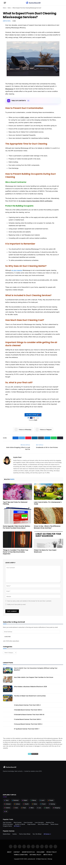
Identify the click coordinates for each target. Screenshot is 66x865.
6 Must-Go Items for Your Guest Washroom (45, 551)
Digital (25, 800)
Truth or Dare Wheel (24, 834)
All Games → (47, 834)
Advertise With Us (28, 852)
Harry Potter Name (43, 824)
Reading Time (50, 822)
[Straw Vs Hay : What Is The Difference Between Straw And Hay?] (48, 515)
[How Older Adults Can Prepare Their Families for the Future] (7, 679)
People (51, 800)
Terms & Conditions (21, 854)
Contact (17, 852)
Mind (32, 807)
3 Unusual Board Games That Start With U (28, 724)
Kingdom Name (7, 826)
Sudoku (14, 834)
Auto (16, 807)
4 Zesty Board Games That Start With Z (27, 705)
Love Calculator (39, 822)
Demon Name (54, 824)
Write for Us (47, 854)
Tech (7, 800)
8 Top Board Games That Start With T (26, 729)
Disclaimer (40, 852)
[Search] (61, 3)
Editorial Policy (35, 854)
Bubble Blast (6, 834)
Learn (42, 800)
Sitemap (50, 859)
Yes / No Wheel (37, 834)
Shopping (57, 807)
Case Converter (28, 822)
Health (27, 804)
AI (6, 811)
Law (39, 807)
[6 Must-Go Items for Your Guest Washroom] (48, 539)
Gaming (53, 804)
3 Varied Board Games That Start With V (27, 719)
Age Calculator (7, 822)
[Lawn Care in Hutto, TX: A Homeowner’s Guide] (48, 492)
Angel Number (31, 824)
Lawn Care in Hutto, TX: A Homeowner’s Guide (48, 503)
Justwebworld (31, 859)
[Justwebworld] (33, 3)
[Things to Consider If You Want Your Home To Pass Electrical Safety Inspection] (17, 539)
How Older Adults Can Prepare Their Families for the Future (33, 677)
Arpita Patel (7, 21)
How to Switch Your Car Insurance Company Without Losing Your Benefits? (35, 669)
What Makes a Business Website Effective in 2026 (30, 686)
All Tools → (17, 826)
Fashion (8, 807)
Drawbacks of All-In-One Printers (47, 447)
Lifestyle (8, 804)
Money (34, 800)
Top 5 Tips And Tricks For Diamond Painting (15, 503)
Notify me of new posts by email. (16, 604)
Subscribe (7, 636)
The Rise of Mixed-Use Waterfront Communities (30, 696)
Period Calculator (8, 824)
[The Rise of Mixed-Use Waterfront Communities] (7, 698)
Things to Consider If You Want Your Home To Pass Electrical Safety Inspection (15, 552)
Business (15, 800)
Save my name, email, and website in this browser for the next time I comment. (29, 601)
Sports (48, 807)
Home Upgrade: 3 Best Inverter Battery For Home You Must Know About (16, 527)
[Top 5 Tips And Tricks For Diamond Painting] (17, 492)
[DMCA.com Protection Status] (33, 754)
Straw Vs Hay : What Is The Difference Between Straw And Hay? (47, 527)
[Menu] (5, 3)
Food (24, 807)
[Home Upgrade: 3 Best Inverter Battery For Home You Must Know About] (17, 515)
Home (4, 7)
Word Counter (17, 822)
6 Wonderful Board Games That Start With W (29, 714)
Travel (43, 804)
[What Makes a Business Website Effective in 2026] (7, 689)
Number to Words (20, 824)
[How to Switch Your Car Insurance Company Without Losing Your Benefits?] (7, 670)
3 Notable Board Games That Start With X (28, 710)
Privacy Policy (51, 852)
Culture (18, 804)
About (9, 852)
